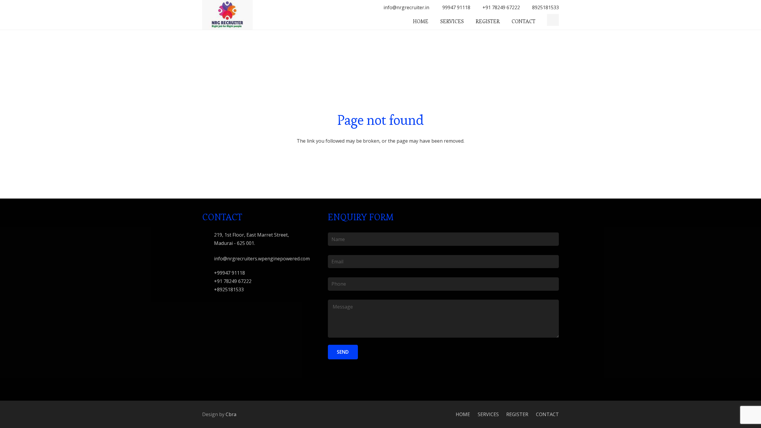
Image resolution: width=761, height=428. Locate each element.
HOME (463, 414)
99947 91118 (455, 7)
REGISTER (517, 414)
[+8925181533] (208, 289)
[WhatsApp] (553, 20)
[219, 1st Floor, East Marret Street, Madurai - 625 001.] (208, 239)
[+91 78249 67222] (208, 281)
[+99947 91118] (208, 273)
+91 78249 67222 (501, 7)
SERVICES (488, 414)
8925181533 (545, 7)
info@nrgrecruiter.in (406, 7)
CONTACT (547, 414)
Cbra (231, 414)
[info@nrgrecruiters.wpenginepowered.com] (208, 258)
